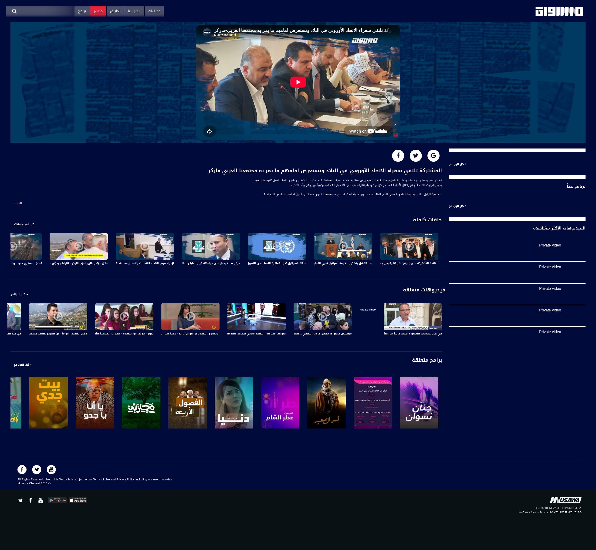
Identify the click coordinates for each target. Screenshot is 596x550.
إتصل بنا (134, 11)
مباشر (98, 11)
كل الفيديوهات (24, 224)
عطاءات (154, 11)
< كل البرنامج (19, 294)
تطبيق (115, 11)
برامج (82, 11)
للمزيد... (17, 204)
